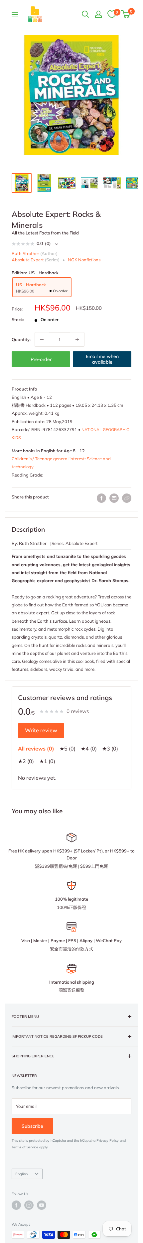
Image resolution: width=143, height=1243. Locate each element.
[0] (112, 14)
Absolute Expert (28, 259)
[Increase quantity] (77, 339)
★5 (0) (67, 748)
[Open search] (85, 14)
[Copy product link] (126, 498)
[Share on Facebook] (101, 498)
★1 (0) (47, 761)
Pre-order (41, 359)
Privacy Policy (107, 1140)
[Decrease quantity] (42, 339)
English (21, 1174)
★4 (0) (89, 748)
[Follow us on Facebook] (16, 1205)
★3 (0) (110, 748)
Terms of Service (25, 1147)
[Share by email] (114, 498)
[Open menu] (15, 14)
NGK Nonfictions (84, 259)
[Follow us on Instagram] (29, 1205)
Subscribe (32, 1126)
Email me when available (102, 359)
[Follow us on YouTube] (41, 1205)
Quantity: (21, 339)
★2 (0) (26, 761)
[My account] (98, 14)
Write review (41, 730)
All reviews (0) (36, 748)
